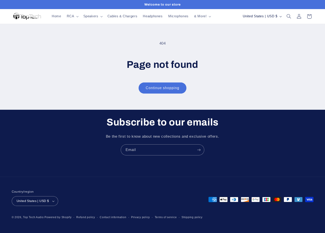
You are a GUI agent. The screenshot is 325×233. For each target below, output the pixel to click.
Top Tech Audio (33, 217)
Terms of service (166, 217)
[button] (72, 16)
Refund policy (85, 217)
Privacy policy (140, 217)
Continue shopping (163, 88)
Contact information (113, 217)
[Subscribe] (199, 149)
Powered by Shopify (57, 217)
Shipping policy (192, 217)
